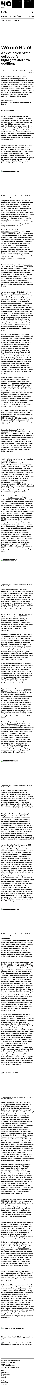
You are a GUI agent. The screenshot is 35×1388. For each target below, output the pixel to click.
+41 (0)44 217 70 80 (8, 1366)
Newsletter (5, 1372)
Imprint (3, 1377)
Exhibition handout (7, 110)
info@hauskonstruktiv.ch (10, 1367)
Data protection (7, 1376)
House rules (5, 1374)
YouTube (4, 1384)
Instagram (5, 1381)
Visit (2, 1370)
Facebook (5, 1382)
